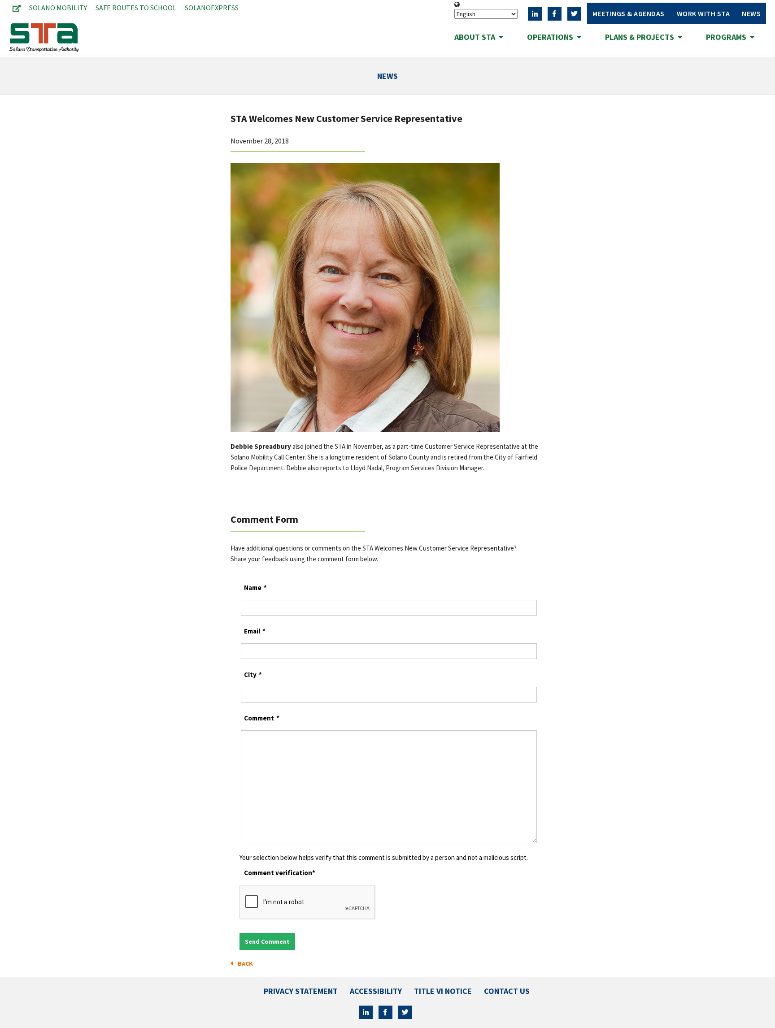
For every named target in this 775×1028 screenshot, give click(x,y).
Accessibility (376, 991)
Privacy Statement (301, 991)
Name (255, 587)
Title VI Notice (443, 991)
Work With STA (703, 13)
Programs (728, 37)
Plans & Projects (641, 37)
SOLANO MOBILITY (58, 7)
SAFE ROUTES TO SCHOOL (136, 7)
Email (254, 631)
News (751, 13)
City (252, 674)
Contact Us (507, 991)
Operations (552, 37)
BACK (244, 963)
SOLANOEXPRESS (212, 7)
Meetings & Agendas (628, 13)
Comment (261, 718)
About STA (476, 37)
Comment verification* (279, 872)
